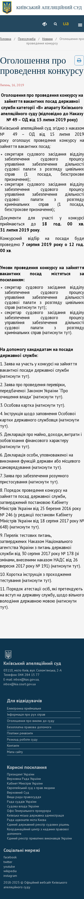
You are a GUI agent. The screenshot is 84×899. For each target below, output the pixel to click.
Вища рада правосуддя (24, 797)
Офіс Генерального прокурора (29, 811)
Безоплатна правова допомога (29, 727)
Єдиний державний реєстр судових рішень (38, 824)
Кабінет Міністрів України (25, 783)
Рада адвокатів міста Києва (26, 820)
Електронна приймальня (24, 708)
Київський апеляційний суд (49, 7)
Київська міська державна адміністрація (35, 815)
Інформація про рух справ (26, 714)
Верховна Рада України (24, 779)
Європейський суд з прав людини (31, 788)
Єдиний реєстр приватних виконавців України (39, 838)
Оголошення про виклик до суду (30, 721)
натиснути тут (30, 307)
